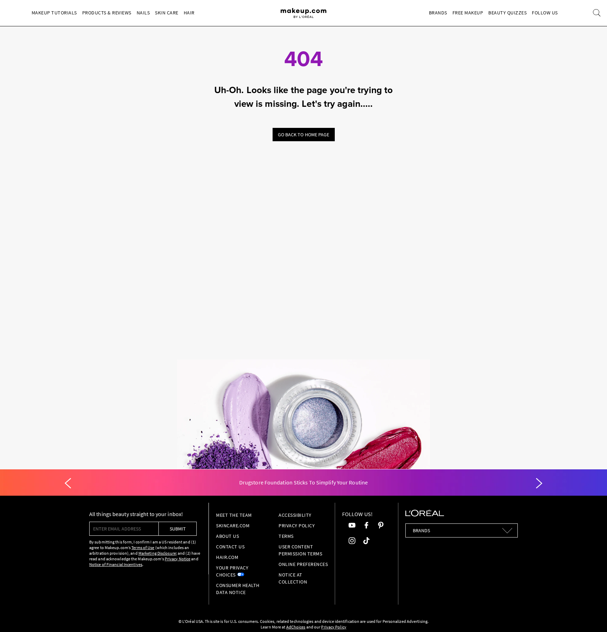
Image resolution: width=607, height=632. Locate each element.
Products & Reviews (106, 12)
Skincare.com (232, 525)
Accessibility (295, 515)
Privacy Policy (297, 525)
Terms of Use (142, 547)
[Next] (539, 483)
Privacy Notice (177, 558)
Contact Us (230, 546)
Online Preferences (303, 564)
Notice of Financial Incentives (115, 564)
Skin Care (166, 12)
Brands (438, 12)
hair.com (227, 557)
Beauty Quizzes (507, 12)
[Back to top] (590, 615)
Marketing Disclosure (157, 553)
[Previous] (68, 483)
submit (178, 529)
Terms (286, 536)
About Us (227, 536)
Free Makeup (467, 12)
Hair (189, 12)
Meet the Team (234, 515)
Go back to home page (303, 134)
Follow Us (545, 12)
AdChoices (296, 627)
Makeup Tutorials (54, 12)
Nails (143, 12)
